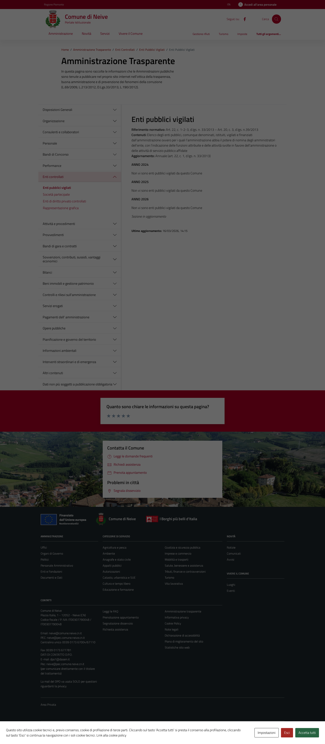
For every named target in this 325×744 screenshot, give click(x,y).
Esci (287, 732)
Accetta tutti (307, 732)
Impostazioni (267, 732)
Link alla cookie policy (111, 735)
